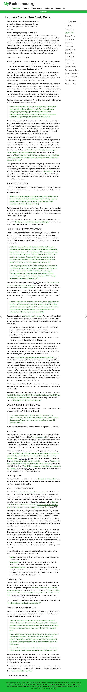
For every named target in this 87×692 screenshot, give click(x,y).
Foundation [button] (16, 8)
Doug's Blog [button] (60, 8)
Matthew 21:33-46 (30, 121)
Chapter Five (69, 43)
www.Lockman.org (55, 684)
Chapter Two (69, 33)
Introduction (69, 26)
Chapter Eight (69, 53)
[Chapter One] (2, 317)
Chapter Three (20, 676)
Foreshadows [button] (37, 8)
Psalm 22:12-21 (24, 458)
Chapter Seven (70, 50)
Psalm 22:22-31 (28, 468)
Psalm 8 (36, 282)
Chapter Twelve (70, 66)
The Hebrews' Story (72, 70)
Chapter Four (69, 39)
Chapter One (69, 29)
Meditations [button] (48, 8)
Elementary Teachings (72, 77)
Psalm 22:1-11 (21, 451)
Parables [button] (26, 8)
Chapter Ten (69, 60)
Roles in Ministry (70, 83)
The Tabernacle (70, 80)
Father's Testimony (71, 73)
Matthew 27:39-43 (18, 595)
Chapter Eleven (70, 63)
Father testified (15, 219)
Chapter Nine (69, 56)
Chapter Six (69, 46)
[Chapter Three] (84, 317)
